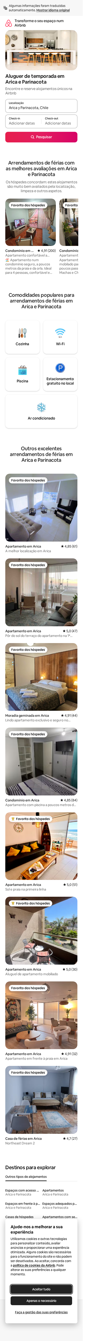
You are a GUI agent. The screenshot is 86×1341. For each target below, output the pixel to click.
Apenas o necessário (41, 1301)
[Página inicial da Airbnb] (8, 23)
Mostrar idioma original (53, 10)
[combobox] (41, 108)
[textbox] (23, 123)
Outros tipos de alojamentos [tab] (26, 1177)
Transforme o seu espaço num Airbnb (39, 23)
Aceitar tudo (41, 1289)
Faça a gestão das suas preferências (41, 1312)
